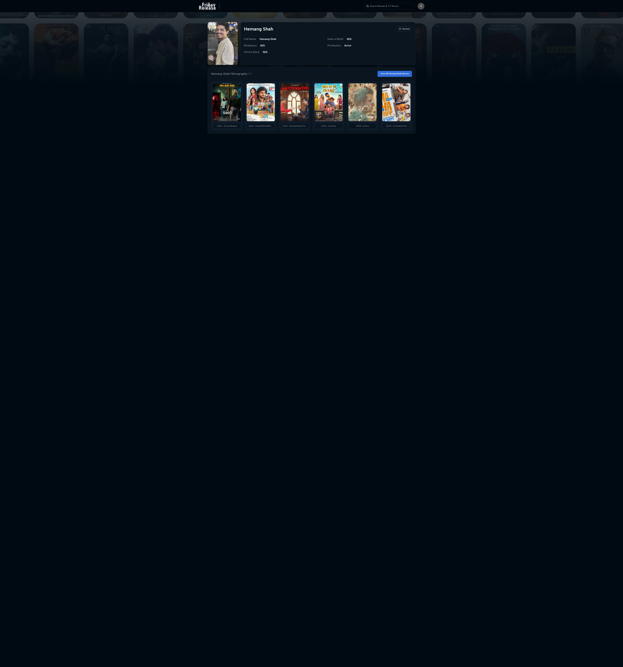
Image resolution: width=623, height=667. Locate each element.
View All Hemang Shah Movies (394, 73)
